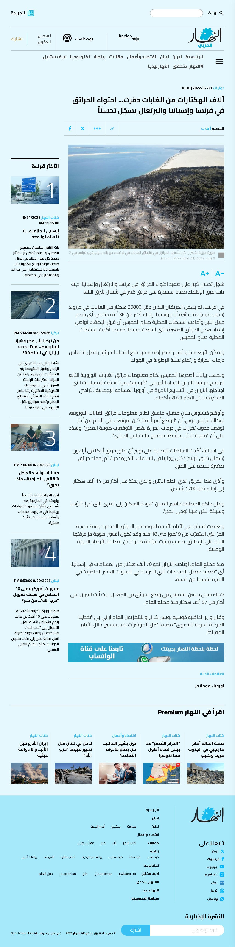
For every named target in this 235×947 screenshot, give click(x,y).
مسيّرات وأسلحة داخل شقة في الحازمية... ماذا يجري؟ (37, 478)
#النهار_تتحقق (188, 66)
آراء (114, 843)
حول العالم (46, 874)
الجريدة (18, 13)
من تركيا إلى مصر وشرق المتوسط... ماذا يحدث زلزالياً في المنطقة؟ (36, 346)
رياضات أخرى (29, 857)
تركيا (54, 332)
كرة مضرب (116, 857)
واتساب (212, 899)
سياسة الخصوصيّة (145, 898)
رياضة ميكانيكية (92, 857)
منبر (103, 843)
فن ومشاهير (127, 874)
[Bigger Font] (204, 273)
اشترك (16, 39)
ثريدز (214, 890)
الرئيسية (194, 57)
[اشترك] (146, 652)
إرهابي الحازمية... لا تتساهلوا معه (41, 234)
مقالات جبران (86, 843)
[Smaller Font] (218, 273)
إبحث (212, 13)
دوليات (218, 87)
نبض (214, 882)
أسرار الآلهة (97, 826)
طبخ (85, 874)
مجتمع (115, 826)
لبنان (164, 57)
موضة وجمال (103, 874)
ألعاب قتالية (67, 857)
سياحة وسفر (67, 874)
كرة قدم (153, 857)
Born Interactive (22, 933)
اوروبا (218, 685)
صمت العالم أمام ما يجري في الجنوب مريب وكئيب (206, 749)
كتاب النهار (49, 217)
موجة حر (203, 685)
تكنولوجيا (80, 57)
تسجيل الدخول (44, 39)
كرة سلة (135, 857)
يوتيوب (212, 867)
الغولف (49, 857)
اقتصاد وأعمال (141, 57)
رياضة (100, 57)
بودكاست (84, 39)
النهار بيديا (158, 66)
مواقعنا (125, 36)
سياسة (131, 826)
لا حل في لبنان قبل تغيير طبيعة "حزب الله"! (75, 749)
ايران (177, 57)
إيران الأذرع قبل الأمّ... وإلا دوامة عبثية (33, 749)
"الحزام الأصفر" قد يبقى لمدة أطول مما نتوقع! (163, 749)
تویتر (215, 851)
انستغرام (211, 874)
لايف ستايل (55, 57)
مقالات (116, 57)
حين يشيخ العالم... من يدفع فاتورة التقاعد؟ (119, 749)
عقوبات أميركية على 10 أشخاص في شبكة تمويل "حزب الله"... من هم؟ (36, 594)
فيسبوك (213, 859)
